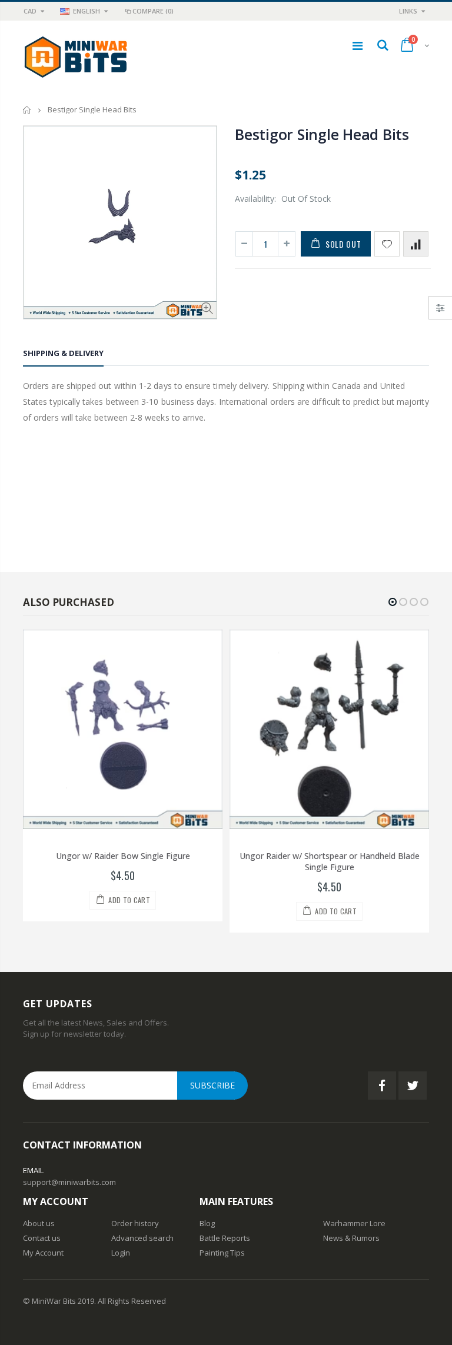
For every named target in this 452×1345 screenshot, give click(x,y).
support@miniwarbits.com (69, 1182)
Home (27, 110)
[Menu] (358, 46)
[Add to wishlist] (387, 244)
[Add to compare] (415, 244)
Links (408, 10)
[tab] (63, 355)
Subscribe (212, 1085)
